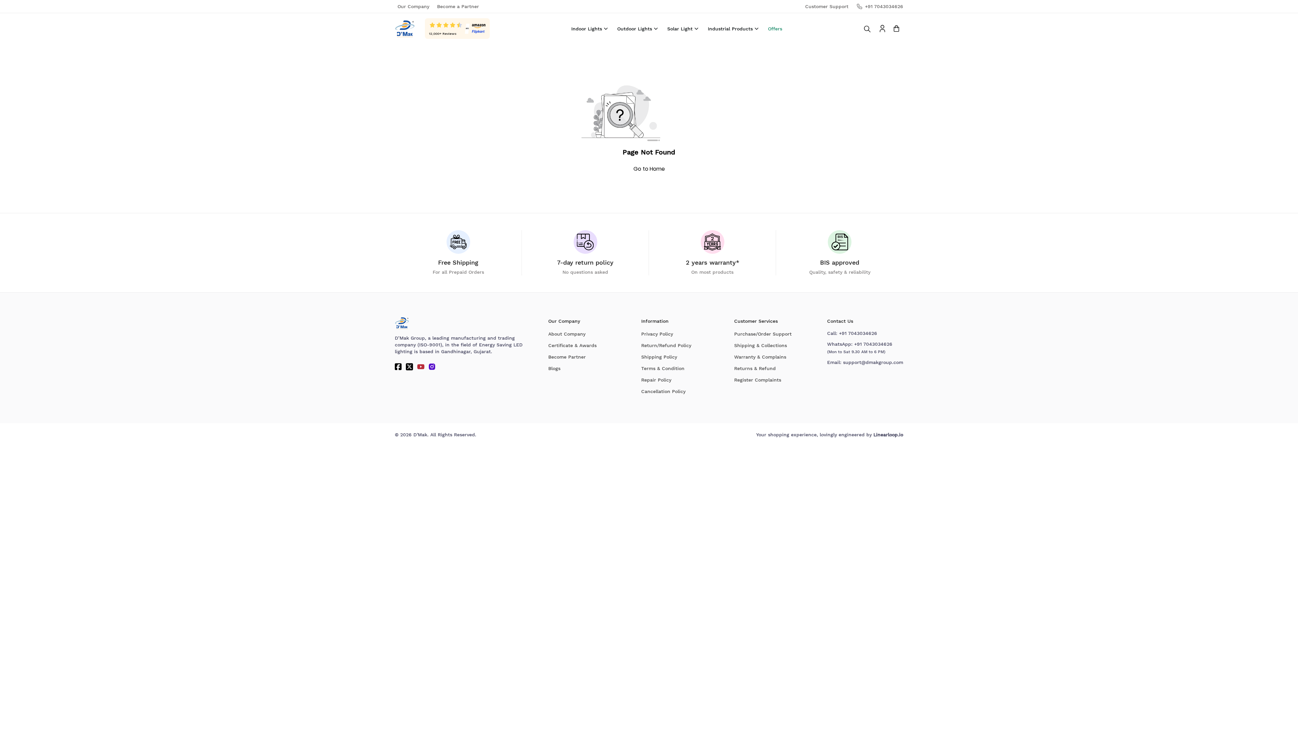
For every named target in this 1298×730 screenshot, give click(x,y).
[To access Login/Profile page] (882, 28)
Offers (775, 28)
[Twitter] (409, 366)
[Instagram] (432, 366)
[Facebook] (398, 366)
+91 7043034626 (858, 333)
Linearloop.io (888, 434)
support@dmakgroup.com (873, 362)
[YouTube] (421, 366)
